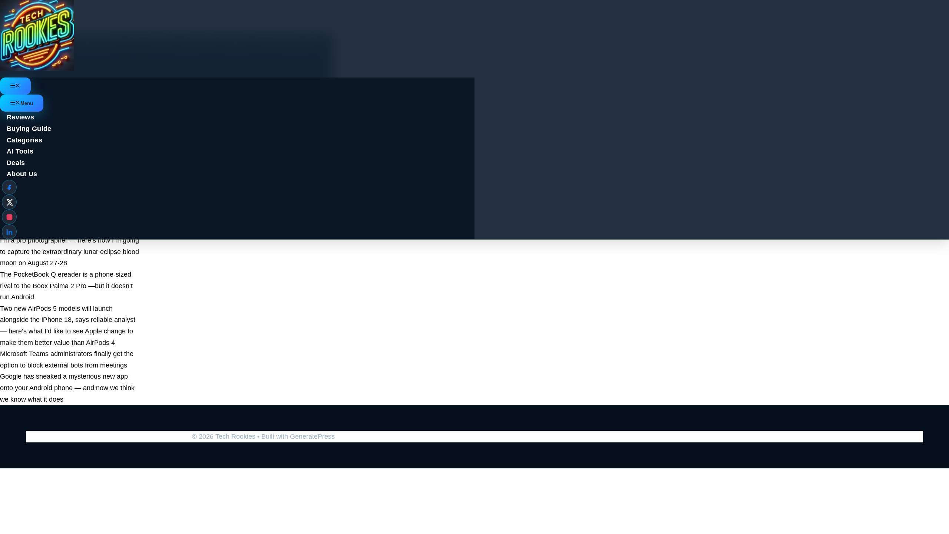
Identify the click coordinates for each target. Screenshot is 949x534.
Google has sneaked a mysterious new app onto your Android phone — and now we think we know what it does (67, 388)
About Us (22, 174)
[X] (9, 202)
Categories (24, 140)
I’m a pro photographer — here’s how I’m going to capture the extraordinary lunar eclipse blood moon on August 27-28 (69, 252)
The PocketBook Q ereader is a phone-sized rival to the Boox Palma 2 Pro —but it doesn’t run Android (66, 286)
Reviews (20, 117)
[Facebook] (9, 187)
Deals (16, 163)
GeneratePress (312, 436)
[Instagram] (9, 217)
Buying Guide (29, 128)
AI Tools (20, 151)
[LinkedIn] (9, 231)
